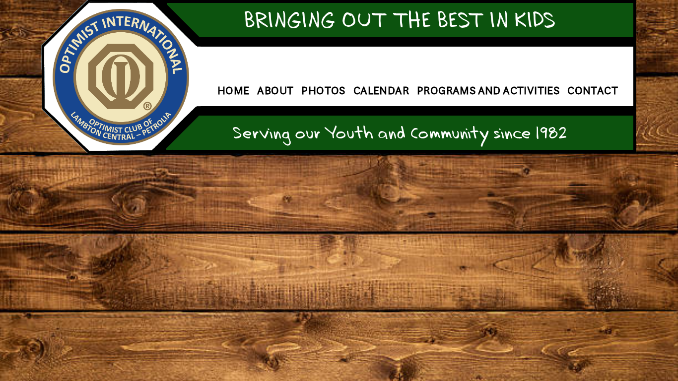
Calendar (381, 90)
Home (233, 90)
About (275, 90)
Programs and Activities (488, 90)
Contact (592, 90)
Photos (323, 90)
